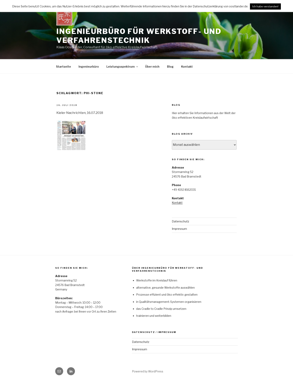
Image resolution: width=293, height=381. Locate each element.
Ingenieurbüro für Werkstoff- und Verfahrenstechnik (138, 36)
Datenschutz (180, 221)
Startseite (63, 66)
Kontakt (187, 66)
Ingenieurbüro (89, 66)
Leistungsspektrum (120, 66)
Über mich (152, 66)
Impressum (179, 228)
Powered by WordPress (147, 371)
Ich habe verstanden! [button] (265, 6)
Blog (170, 66)
